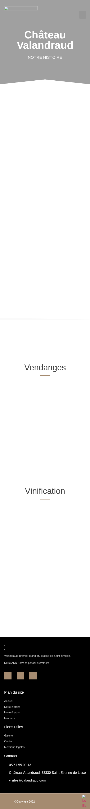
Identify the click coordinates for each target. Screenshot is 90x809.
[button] (82, 15)
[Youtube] (33, 675)
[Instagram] (20, 675)
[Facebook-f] (8, 675)
